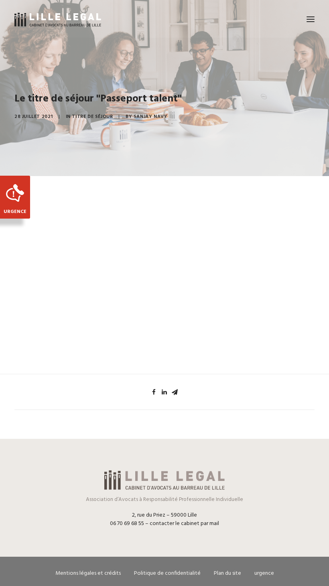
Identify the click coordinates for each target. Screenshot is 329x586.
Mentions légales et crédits (88, 573)
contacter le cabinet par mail (184, 523)
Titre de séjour (92, 117)
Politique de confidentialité (167, 573)
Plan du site (227, 573)
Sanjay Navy (151, 117)
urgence (264, 573)
